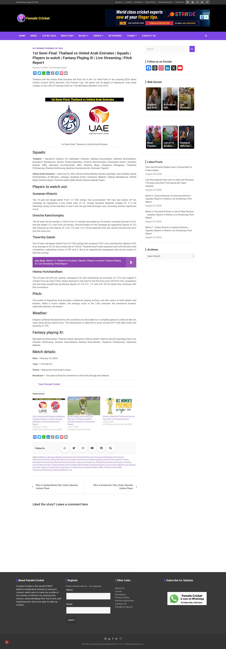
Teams (130, 35)
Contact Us (179, 2)
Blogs (82, 35)
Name (70, 590)
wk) (70, 470)
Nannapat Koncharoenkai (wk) (45, 462)
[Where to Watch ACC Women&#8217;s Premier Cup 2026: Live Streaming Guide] (119, 406)
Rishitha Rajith (83, 465)
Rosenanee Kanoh (97, 465)
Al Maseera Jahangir (46, 457)
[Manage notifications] (7, 642)
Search (192, 49)
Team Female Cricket (57, 68)
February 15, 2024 (40, 68)
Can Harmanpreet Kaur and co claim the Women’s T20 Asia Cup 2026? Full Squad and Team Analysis (169, 182)
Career (118, 591)
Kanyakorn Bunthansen (78, 460)
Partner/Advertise (124, 600)
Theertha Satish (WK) (113, 467)
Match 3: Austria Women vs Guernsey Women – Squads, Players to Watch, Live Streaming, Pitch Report (168, 198)
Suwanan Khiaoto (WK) (93, 467)
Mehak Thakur (123, 460)
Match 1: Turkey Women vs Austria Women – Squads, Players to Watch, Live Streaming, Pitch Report (168, 230)
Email (70, 604)
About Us (119, 2)
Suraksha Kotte (77, 467)
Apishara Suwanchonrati (65, 457)
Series (97, 35)
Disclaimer (138, 2)
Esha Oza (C (119, 457)
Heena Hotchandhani (41, 460)
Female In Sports (124, 607)
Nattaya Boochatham (105, 462)
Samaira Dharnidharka (114, 465)
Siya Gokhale (130, 465)
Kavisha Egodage (96, 460)
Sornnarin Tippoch (40, 467)
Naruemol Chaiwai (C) (86, 462)
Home (22, 35)
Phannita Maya (58, 465)
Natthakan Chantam (123, 462)
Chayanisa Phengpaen (103, 457)
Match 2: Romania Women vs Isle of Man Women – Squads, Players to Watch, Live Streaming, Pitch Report (169, 214)
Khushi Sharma (109, 460)
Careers (128, 2)
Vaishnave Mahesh (60, 470)
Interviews (115, 35)
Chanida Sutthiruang (85, 457)
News (33, 35)
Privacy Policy (150, 2)
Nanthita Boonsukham (67, 462)
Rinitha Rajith (70, 465)
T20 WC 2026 (49, 35)
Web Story (67, 35)
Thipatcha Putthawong (42, 470)
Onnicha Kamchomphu (42, 465)
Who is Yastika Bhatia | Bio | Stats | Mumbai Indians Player (57, 487)
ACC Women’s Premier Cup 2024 (48, 48)
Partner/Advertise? (165, 2)
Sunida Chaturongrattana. (59, 467)
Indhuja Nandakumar (59, 460)
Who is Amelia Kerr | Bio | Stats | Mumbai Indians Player (113, 487)
